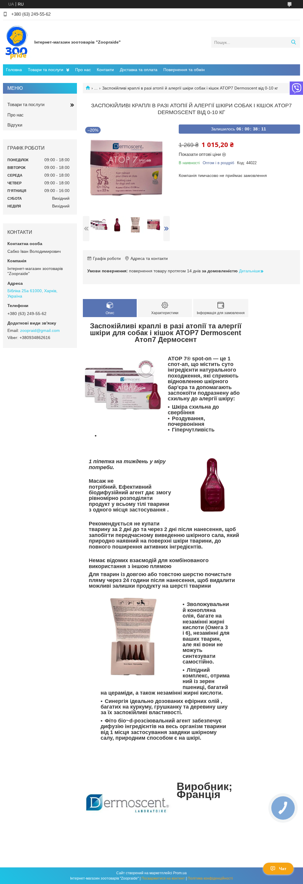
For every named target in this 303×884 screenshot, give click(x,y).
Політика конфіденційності (210, 878)
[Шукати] (293, 42)
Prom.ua (180, 873)
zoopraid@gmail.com (40, 330)
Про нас (83, 69)
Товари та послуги (45, 69)
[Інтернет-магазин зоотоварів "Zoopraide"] (17, 42)
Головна (14, 69)
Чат (282, 868)
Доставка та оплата (138, 69)
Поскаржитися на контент (163, 878)
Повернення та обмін (184, 69)
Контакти (105, 69)
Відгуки (14, 124)
